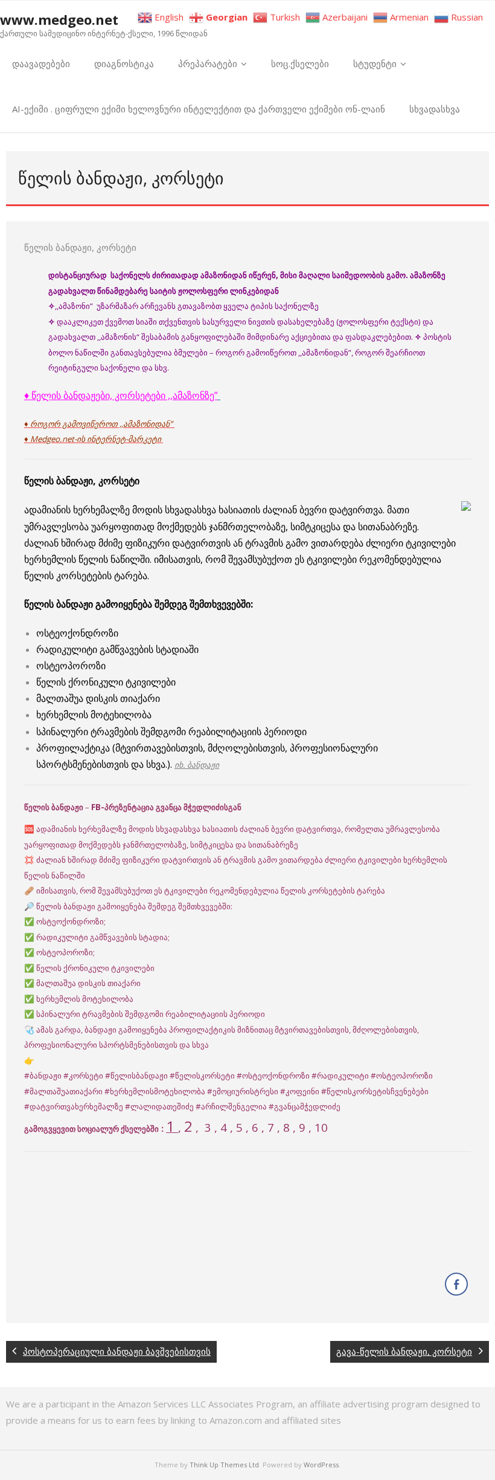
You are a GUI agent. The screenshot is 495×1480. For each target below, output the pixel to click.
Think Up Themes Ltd (224, 1464)
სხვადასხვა (434, 109)
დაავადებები (41, 63)
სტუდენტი (375, 63)
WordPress (321, 1464)
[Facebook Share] (456, 1284)
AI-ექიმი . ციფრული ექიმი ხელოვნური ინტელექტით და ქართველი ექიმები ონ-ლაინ (198, 109)
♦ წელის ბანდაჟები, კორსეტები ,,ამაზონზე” (121, 395)
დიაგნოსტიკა (124, 63)
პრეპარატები (207, 63)
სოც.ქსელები (300, 63)
